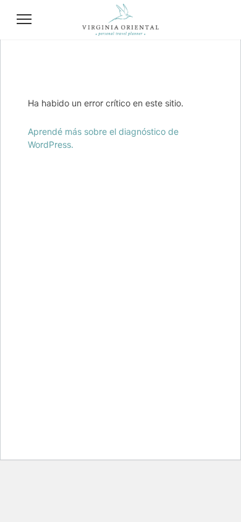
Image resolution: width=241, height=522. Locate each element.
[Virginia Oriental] (120, 32)
